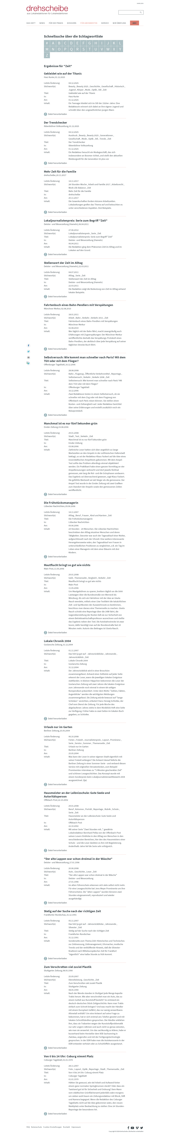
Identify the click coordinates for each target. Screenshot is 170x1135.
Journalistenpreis (92, 739)
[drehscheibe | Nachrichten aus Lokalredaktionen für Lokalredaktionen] (47, 9)
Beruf (78, 515)
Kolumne (79, 809)
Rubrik (108, 809)
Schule (115, 809)
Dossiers (71, 23)
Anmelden (140, 3)
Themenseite (80, 577)
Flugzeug (79, 373)
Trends (103, 138)
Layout (105, 739)
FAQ (28, 1127)
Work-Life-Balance (77, 187)
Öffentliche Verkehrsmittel (97, 373)
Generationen (106, 135)
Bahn (78, 317)
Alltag (71, 275)
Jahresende (110, 653)
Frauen (85, 515)
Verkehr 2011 (97, 317)
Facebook (28, 345)
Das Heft (31, 23)
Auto (71, 871)
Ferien (71, 739)
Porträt (88, 809)
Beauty (72, 86)
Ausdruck (73, 135)
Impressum (76, 1127)
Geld (71, 577)
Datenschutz (36, 1127)
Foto (71, 1069)
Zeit (105, 89)
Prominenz (115, 739)
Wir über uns (119, 23)
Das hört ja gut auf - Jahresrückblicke (86, 653)
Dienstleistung (75, 979)
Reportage (116, 373)
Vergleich (92, 577)
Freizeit (79, 739)
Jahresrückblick (76, 657)
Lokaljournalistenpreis (79, 233)
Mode (87, 89)
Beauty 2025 (82, 86)
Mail (28, 357)
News (42, 23)
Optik (94, 89)
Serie (93, 233)
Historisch (119, 86)
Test (77, 436)
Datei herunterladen (57, 114)
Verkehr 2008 (98, 377)
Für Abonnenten (88, 23)
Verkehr (85, 317)
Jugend (72, 89)
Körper (80, 89)
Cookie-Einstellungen (52, 1127)
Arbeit (71, 317)
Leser (88, 871)
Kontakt (66, 1127)
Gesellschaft (107, 86)
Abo (135, 23)
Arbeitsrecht (117, 184)
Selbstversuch (75, 377)
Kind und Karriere (98, 515)
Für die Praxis (56, 23)
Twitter (28, 351)
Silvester (73, 927)
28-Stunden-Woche (78, 184)
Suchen (140, 12)
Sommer (87, 743)
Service (105, 23)
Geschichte (95, 86)
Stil (99, 89)
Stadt (71, 436)
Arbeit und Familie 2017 (99, 184)
